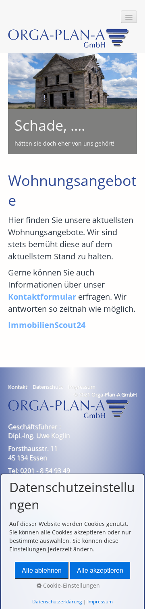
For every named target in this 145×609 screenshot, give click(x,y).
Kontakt (17, 387)
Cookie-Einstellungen (70, 585)
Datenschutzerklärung (57, 602)
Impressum (81, 387)
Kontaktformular (42, 296)
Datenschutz (48, 387)
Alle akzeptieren (100, 570)
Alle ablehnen (42, 570)
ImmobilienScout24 (46, 324)
